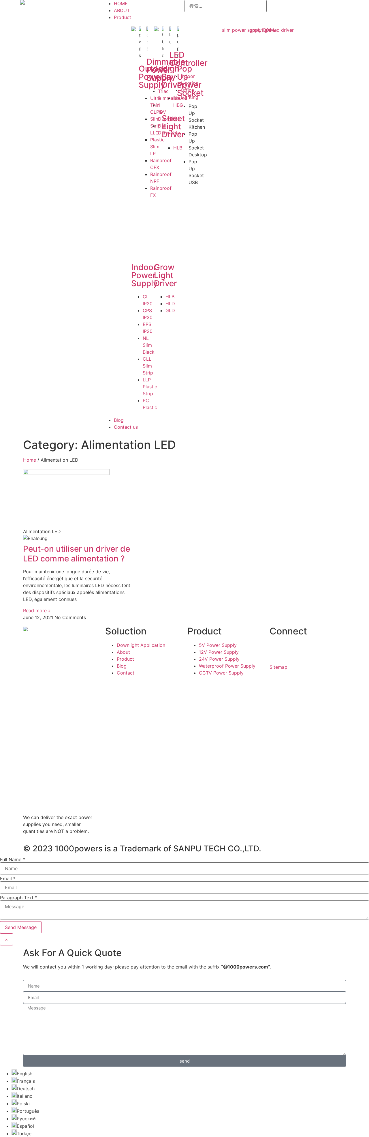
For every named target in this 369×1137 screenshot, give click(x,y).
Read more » (37, 610)
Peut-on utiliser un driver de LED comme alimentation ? (76, 553)
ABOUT (122, 10)
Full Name (12, 859)
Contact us (126, 427)
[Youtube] (292, 649)
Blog (119, 420)
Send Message (21, 927)
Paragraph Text (18, 897)
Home (29, 460)
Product (122, 17)
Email (8, 878)
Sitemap (278, 667)
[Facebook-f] (277, 649)
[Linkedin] (308, 649)
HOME (121, 3)
